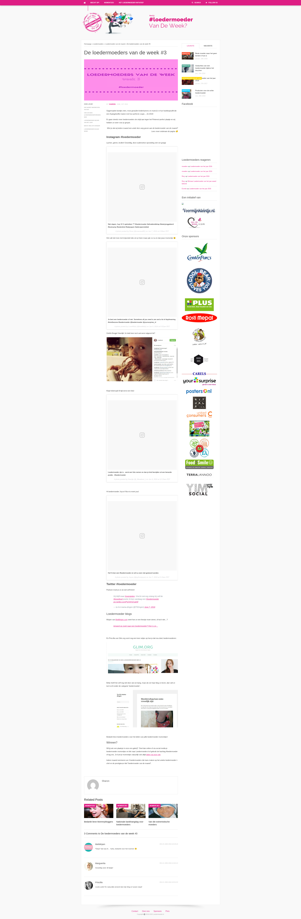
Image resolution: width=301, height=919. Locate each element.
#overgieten (130, 596)
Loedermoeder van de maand (115, 44)
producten (186, 90)
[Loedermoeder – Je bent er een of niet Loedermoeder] (140, 34)
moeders (185, 166)
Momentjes (109, 3)
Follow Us (213, 3)
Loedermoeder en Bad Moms (91, 130)
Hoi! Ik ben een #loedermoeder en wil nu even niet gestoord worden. (133, 573)
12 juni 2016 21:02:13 (170, 863)
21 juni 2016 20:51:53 (170, 882)
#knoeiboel (118, 599)
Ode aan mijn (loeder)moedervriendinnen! (92, 115)
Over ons (146, 911)
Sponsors (158, 911)
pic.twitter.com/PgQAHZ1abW (125, 602)
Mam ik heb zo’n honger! (92, 125)
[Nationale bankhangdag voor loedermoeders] (131, 817)
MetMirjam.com (121, 620)
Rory (183, 176)
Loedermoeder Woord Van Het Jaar (91, 121)
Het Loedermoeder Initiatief (131, 3)
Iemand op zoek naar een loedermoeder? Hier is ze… (135, 626)
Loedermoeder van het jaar (191, 78)
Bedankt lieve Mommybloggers (98, 822)
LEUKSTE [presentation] (190, 46)
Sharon (112, 104)
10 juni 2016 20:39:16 (170, 844)
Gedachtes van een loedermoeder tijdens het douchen (204, 68)
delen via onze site (153, 755)
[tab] (190, 45)
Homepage (87, 44)
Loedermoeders (98, 44)
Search (197, 3)
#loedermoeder (152, 599)
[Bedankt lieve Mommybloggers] (98, 817)
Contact (135, 911)
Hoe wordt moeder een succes (92, 108)
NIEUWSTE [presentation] (208, 46)
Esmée (184, 189)
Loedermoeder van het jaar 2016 (201, 166)
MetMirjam (100, 844)
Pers (167, 911)
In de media (95, 8)
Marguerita (100, 863)
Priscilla (99, 882)
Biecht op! (94, 3)
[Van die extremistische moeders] (163, 817)
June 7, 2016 (149, 607)
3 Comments (90, 833)
